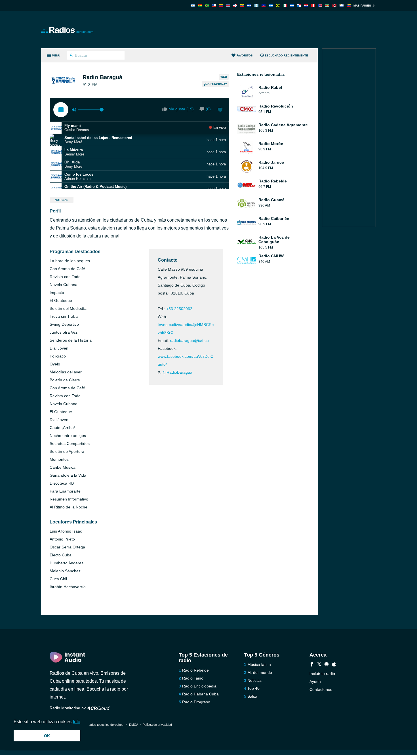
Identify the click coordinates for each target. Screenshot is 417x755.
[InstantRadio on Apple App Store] (334, 665)
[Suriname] (327, 5)
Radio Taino (192, 678)
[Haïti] (264, 5)
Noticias (61, 199)
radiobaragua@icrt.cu (189, 340)
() (208, 109)
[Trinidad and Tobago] (334, 5)
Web (223, 76)
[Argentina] (193, 5)
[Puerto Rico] (320, 5)
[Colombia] (221, 5)
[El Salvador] (249, 5)
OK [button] (47, 735)
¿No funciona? (215, 84)
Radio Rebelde (195, 670)
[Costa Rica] (228, 5)
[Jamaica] (278, 5)
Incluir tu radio (322, 673)
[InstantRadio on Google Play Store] (326, 665)
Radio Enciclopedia (199, 686)
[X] (319, 665)
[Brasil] (207, 5)
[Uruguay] (342, 5)
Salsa (252, 696)
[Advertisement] (272, 30)
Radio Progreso (196, 702)
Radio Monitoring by (68, 708)
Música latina (259, 664)
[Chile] (214, 5)
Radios (71, 30)
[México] (285, 5)
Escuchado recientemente (286, 55)
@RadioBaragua (177, 372)
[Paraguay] (306, 5)
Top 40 (253, 688)
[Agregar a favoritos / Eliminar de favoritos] (220, 110)
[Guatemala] (256, 5)
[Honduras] (271, 5)
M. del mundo (259, 672)
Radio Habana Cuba (200, 694)
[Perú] (313, 5)
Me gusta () (181, 109)
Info (76, 721)
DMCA (133, 724)
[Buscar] (72, 56)
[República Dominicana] (235, 5)
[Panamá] (299, 5)
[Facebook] (311, 665)
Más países (362, 5)
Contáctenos (320, 689)
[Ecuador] (242, 5)
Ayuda (315, 681)
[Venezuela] (349, 5)
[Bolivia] (200, 5)
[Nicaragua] (292, 5)
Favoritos (245, 55)
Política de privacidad (157, 724)
